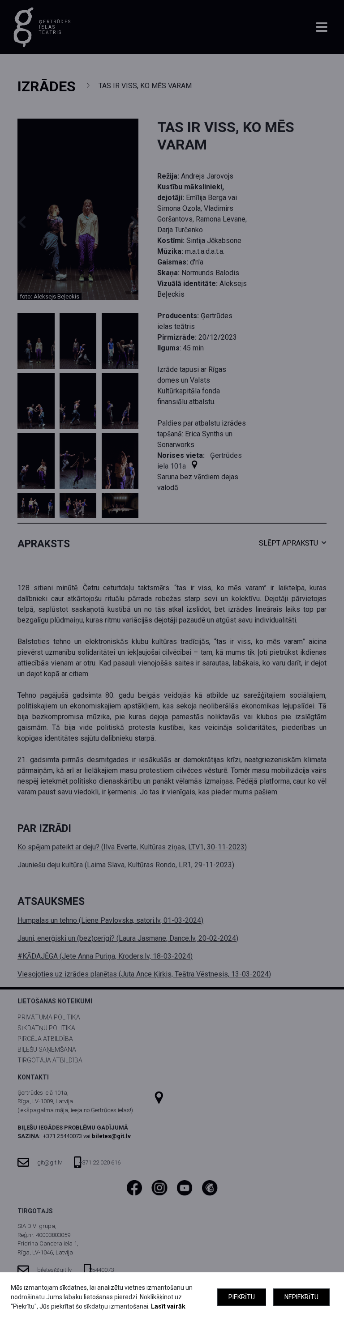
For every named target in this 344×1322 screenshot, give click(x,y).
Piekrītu (241, 1297)
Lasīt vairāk (168, 1306)
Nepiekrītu (301, 1297)
